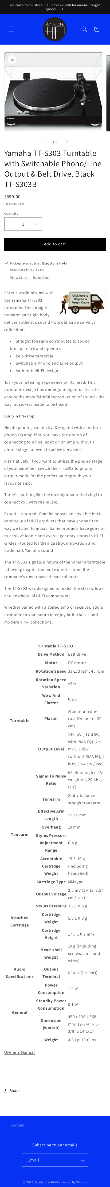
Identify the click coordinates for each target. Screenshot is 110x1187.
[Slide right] (67, 142)
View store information (30, 277)
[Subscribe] (82, 1160)
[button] (11, 29)
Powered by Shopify (73, 1182)
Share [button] (15, 1090)
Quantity (11, 213)
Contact (18, 1125)
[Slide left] (43, 142)
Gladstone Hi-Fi (46, 1182)
